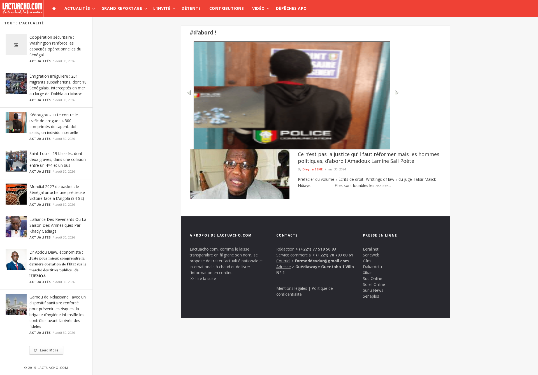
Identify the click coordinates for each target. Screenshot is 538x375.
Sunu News (373, 290)
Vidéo (258, 8)
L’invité (161, 8)
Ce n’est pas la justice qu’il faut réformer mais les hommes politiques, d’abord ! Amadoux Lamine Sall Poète (368, 157)
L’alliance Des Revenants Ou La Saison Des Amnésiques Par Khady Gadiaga (57, 225)
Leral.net (371, 249)
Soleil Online (374, 284)
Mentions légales (291, 288)
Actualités (77, 8)
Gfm (367, 260)
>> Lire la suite (203, 278)
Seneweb (371, 255)
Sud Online (372, 278)
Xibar (367, 272)
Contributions (226, 8)
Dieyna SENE (312, 169)
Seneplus (371, 296)
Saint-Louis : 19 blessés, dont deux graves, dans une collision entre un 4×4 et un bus (57, 159)
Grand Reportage (121, 8)
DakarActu (372, 266)
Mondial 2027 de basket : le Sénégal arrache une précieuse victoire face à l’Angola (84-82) (57, 192)
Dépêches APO (291, 8)
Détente (191, 8)
